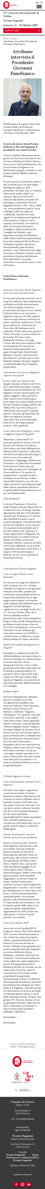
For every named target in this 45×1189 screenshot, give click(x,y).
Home (5, 39)
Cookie (13, 1047)
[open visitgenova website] (28, 1077)
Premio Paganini (15, 1155)
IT (42, 3)
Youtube (28, 1184)
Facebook (16, 1184)
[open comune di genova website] (17, 1077)
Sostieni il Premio (23, 1175)
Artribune (8, 133)
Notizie (14, 39)
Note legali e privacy (26, 1047)
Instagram (22, 1184)
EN (37, 3)
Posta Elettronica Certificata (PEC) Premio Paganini (22, 1158)
